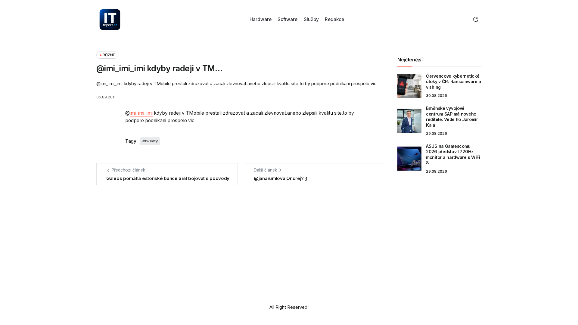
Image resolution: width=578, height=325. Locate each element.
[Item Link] (409, 86)
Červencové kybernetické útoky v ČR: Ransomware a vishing (453, 81)
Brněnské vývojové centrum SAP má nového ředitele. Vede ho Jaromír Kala (452, 117)
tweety (151, 141)
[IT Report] (109, 19)
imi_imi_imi (141, 113)
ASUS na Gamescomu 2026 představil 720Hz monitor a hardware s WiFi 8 (453, 155)
